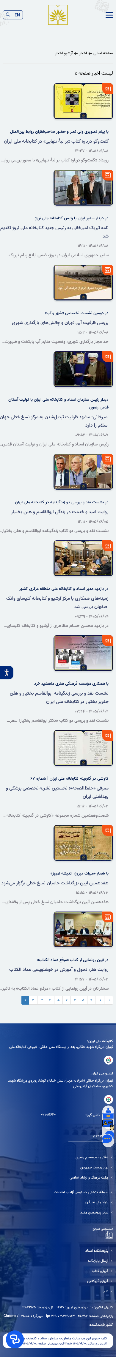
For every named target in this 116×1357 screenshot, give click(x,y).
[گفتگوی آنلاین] (108, 1137)
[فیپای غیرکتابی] (90, 1281)
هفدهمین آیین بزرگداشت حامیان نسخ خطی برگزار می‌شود (55, 883)
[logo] (58, 15)
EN (17, 15)
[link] (109, 15)
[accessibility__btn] (6, 672)
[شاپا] (90, 1291)
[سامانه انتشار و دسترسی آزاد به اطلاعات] (83, 1192)
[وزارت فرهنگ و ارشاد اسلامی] (91, 1177)
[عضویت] (108, 1125)
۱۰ (99, 1000)
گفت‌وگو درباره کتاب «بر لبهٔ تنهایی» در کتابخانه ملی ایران (56, 141)
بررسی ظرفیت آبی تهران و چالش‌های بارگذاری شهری (60, 323)
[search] (8, 15)
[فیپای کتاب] (90, 1271)
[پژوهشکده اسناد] (90, 1250)
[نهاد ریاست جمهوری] (91, 1167)
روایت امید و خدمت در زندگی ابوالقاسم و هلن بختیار (60, 512)
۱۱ (108, 1000)
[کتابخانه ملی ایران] (108, 1060)
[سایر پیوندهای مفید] (83, 1212)
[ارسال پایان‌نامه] (90, 1261)
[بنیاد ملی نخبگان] (83, 1202)
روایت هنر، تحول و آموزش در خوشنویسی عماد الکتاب (59, 970)
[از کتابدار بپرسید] (108, 1113)
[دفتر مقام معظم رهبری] (91, 1157)
